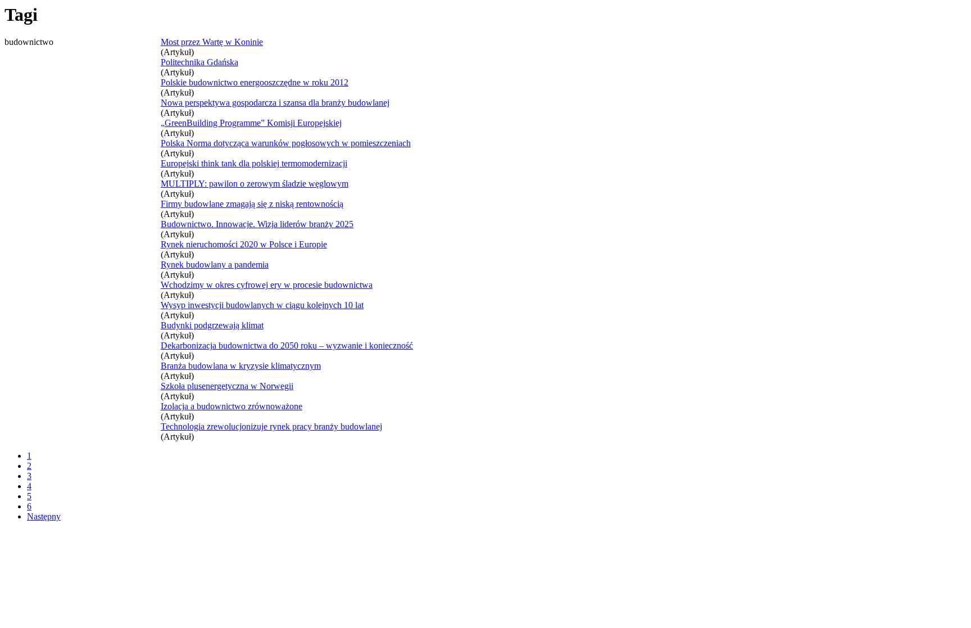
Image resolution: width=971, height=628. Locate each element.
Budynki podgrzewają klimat (212, 325)
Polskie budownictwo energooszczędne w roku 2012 (254, 82)
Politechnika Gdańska (199, 62)
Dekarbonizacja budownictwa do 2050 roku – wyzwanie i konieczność (287, 345)
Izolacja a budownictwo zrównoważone (231, 406)
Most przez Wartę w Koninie (212, 42)
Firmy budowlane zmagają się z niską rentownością (252, 204)
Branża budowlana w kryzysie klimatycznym (241, 366)
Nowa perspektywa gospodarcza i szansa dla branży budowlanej (275, 102)
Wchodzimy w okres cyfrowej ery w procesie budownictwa (267, 285)
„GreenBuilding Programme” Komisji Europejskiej (251, 123)
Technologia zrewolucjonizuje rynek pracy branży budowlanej (271, 426)
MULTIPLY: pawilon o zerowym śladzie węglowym (254, 183)
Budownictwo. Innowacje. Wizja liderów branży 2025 (257, 224)
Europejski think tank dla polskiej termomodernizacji (254, 163)
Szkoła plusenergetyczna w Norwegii (227, 386)
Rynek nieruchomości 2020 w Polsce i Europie (244, 244)
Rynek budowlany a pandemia (215, 264)
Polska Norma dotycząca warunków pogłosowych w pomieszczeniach (286, 143)
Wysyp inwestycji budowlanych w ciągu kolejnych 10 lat (262, 305)
